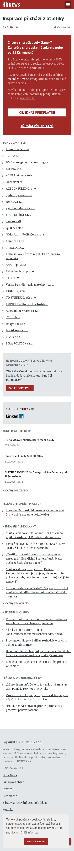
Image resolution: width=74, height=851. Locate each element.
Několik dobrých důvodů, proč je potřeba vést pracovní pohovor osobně (34, 708)
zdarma (21, 83)
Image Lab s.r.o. (16, 324)
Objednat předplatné (37, 112)
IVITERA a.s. (34, 742)
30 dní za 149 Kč (18, 79)
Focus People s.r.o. (17, 149)
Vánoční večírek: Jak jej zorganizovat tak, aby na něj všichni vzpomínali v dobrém (37, 697)
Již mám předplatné (37, 126)
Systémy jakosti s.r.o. (19, 195)
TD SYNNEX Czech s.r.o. (21, 297)
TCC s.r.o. (12, 156)
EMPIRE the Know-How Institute (27, 304)
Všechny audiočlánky (16, 603)
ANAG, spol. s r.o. (16, 265)
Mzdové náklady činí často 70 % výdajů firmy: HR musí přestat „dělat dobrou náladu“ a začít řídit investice (37, 592)
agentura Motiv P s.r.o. (20, 208)
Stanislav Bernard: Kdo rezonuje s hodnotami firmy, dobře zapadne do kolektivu (35, 512)
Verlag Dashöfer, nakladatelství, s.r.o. (30, 284)
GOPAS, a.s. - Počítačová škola (25, 234)
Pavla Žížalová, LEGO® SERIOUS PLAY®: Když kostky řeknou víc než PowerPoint (35, 546)
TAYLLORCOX (15, 248)
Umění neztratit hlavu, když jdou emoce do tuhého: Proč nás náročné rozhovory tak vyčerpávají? (38, 653)
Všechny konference (16, 490)
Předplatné (10, 796)
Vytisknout (63, 27)
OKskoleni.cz (14, 182)
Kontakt (8, 809)
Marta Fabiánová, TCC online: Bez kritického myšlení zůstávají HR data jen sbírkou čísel (34, 535)
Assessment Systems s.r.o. (22, 311)
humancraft (13, 221)
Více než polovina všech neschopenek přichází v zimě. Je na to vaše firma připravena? (36, 621)
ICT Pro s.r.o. (14, 169)
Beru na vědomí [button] (36, 841)
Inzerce (7, 789)
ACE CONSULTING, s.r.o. (21, 188)
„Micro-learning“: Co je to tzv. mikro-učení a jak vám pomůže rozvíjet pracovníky (36, 687)
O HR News (10, 775)
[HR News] (11, 4)
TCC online (13, 317)
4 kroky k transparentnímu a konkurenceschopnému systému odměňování (35, 632)
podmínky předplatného (45, 94)
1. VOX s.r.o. (13, 337)
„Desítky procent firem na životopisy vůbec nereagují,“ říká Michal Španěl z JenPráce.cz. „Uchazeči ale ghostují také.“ (34, 558)
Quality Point (14, 228)
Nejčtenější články (16, 612)
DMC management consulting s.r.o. (28, 162)
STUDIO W (13, 278)
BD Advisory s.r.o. (17, 330)
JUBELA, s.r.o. (14, 202)
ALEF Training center (20, 175)
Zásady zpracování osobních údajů (25, 803)
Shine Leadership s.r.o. (20, 271)
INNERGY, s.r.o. (15, 291)
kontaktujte (27, 98)
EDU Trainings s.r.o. (18, 215)
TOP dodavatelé (14, 143)
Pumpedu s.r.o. (15, 241)
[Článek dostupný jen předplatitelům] (17, 27)
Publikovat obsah (13, 782)
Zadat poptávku (19, 388)
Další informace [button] (30, 832)
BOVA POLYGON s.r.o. (19, 343)
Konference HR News (17, 431)
